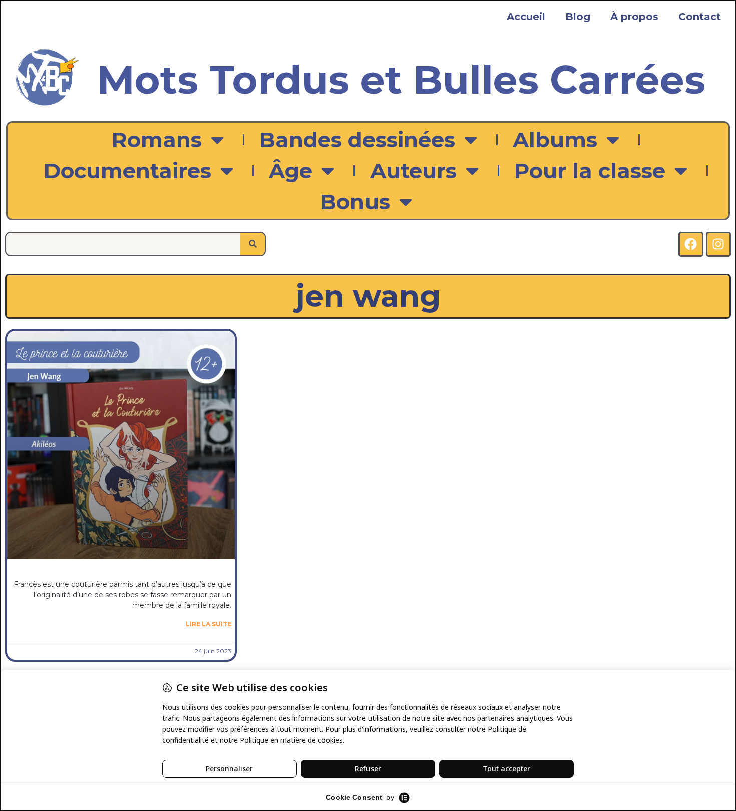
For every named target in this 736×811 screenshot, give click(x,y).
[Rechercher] (252, 244)
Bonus (355, 202)
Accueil (526, 17)
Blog (577, 17)
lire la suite (208, 624)
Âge (290, 171)
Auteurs (413, 171)
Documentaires (127, 171)
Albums (555, 140)
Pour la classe (589, 171)
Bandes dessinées (357, 140)
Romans (157, 140)
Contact (699, 17)
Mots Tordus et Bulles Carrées (401, 80)
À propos (634, 17)
